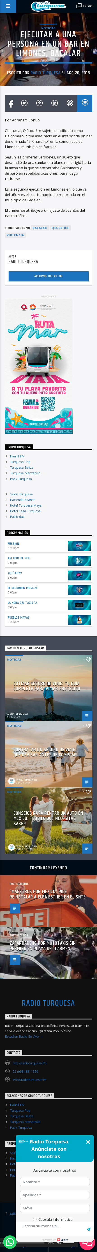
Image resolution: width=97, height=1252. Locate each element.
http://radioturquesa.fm (29, 1063)
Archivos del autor (48, 276)
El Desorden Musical (23, 588)
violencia (15, 235)
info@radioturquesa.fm (29, 1080)
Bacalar (39, 228)
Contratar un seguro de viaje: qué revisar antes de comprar (45, 752)
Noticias (48, 28)
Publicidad (17, 516)
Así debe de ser (19, 558)
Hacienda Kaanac (22, 500)
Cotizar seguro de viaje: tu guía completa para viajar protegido (47, 686)
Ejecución (60, 228)
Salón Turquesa (21, 494)
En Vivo (88, 6)
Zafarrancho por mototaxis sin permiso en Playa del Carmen (43, 946)
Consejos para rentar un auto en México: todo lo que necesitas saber (48, 818)
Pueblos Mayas (19, 617)
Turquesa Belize (21, 467)
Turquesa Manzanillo (25, 473)
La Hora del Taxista (22, 603)
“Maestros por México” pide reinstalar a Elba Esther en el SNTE (48, 894)
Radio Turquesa (45, 73)
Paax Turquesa (21, 479)
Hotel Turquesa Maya (26, 505)
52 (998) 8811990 (25, 1071)
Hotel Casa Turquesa (25, 511)
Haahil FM (17, 456)
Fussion (13, 544)
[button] (10, 1242)
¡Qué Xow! (15, 573)
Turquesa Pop (20, 462)
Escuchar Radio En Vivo (22, 1036)
